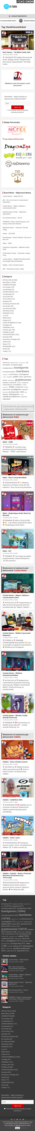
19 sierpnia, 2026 (7, 517)
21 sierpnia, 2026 (7, 444)
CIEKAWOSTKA (7, 285)
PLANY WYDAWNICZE (17, 48)
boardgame (6, 365)
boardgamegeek (16, 365)
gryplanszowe (23, 379)
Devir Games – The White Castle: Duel (16, 52)
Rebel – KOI (7, 551)
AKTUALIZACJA (8, 280)
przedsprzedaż (14, 392)
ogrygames (5, 387)
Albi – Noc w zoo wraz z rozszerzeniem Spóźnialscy (17, 967)
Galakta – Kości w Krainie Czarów (13, 265)
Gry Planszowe (7, 308)
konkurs (19, 382)
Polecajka (6, 325)
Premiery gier (7, 330)
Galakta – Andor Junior (11, 838)
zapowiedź (6, 399)
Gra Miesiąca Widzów (9, 304)
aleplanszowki (14, 362)
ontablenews (19, 387)
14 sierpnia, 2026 (7, 720)
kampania (6, 382)
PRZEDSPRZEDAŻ (9, 334)
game (21, 377)
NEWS (5, 318)
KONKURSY (6, 313)
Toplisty (5, 342)
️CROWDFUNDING (8, 292)
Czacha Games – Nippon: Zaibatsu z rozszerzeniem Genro (20, 975)
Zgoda (17, 1128)
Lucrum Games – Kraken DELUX (13, 196)
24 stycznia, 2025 (8, 54)
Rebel (16, 417)
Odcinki (5, 320)
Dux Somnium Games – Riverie (12, 218)
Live (4, 315)
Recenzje (6, 337)
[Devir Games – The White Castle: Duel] (17, 40)
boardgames (21, 367)
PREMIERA (6, 327)
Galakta (17, 737)
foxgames (9, 377)
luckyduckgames (7, 385)
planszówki (6, 389)
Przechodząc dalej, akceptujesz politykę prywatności (18, 111)
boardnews (22, 371)
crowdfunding (7, 289)
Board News (6, 48)
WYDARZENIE (7, 346)
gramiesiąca (11, 380)
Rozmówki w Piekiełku (10, 339)
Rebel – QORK (7, 243)
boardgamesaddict (9, 372)
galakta (15, 377)
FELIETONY (6, 297)
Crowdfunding (7, 294)
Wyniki (5, 349)
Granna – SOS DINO (9, 233)
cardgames (5, 374)
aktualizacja (6, 362)
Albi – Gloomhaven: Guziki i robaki (13, 269)
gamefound (27, 377)
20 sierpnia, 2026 (7, 480)
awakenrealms (22, 362)
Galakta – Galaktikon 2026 (12, 800)
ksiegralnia (25, 382)
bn (27, 362)
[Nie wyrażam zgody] (33, 1125)
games (5, 380)
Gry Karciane (6, 306)
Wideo (5, 344)
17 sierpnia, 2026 (7, 677)
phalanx (26, 387)
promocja (5, 392)
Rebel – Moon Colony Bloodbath (14, 478)
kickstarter (13, 382)
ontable (16, 54)
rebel (22, 392)
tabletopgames (14, 394)
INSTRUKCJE (7, 311)
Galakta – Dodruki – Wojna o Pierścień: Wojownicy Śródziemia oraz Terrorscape (17, 876)
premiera (25, 389)
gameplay (6, 301)
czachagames (24, 374)
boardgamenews (8, 368)
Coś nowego (6, 287)
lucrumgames (17, 385)
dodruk (4, 377)
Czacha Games (20, 570)
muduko (24, 384)
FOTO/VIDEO (7, 299)
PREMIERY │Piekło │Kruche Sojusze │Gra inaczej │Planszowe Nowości (20, 998)
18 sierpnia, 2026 (7, 637)
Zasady (5, 351)
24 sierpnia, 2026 (7, 600)
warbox (22, 394)
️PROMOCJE (6, 332)
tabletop (5, 394)
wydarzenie (24, 396)
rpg (26, 392)
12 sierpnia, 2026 (7, 553)
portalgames (16, 389)
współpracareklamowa (11, 397)
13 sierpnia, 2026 (7, 840)
